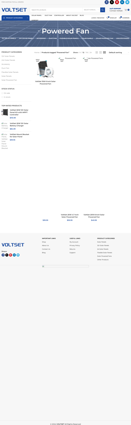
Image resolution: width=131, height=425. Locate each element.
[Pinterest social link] (117, 2)
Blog (44, 253)
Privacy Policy (75, 245)
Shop (44, 242)
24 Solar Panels (102, 249)
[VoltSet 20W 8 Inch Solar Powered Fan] (94, 135)
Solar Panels (6, 76)
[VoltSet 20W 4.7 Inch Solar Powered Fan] (70, 135)
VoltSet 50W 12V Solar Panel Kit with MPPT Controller (19, 112)
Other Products (103, 260)
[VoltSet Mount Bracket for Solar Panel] (5, 141)
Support (72, 253)
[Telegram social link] (127, 2)
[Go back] (39, 31)
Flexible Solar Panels (10, 72)
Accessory (6, 64)
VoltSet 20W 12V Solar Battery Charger (19, 124)
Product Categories (106, 238)
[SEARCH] (102, 9)
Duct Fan (5, 68)
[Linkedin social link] (122, 2)
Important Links (49, 238)
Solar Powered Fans (104, 256)
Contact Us (46, 249)
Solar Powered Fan (9, 80)
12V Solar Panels (8, 56)
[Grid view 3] (100, 52)
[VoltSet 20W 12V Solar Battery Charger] (5, 126)
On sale (7, 93)
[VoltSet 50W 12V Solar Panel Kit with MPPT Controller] (5, 114)
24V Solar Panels (8, 60)
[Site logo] (14, 10)
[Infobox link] (116, 9)
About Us (45, 245)
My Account (74, 242)
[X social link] (112, 2)
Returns (72, 249)
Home (36, 52)
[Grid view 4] (104, 52)
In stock (7, 97)
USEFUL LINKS (75, 238)
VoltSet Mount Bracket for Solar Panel (19, 135)
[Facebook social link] (107, 2)
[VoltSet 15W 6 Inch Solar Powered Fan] (45, 68)
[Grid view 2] (97, 52)
